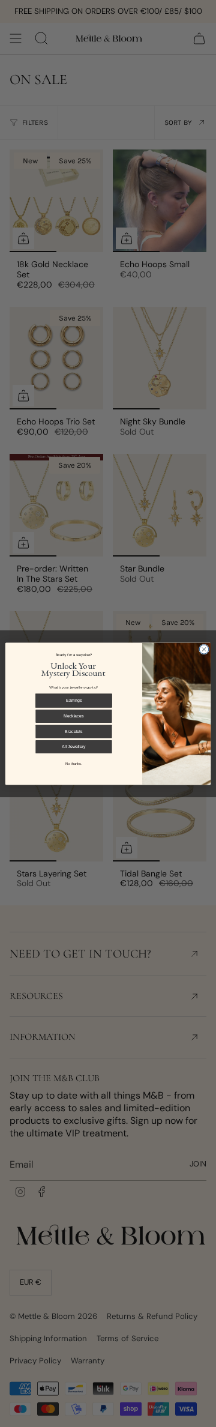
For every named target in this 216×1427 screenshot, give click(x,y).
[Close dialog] (203, 648)
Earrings (74, 700)
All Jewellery (74, 746)
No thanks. (73, 763)
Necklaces (73, 715)
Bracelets (73, 731)
